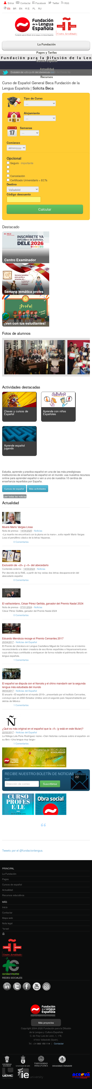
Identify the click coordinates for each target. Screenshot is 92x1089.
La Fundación (46, 44)
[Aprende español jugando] (19, 440)
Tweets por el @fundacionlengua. (22, 850)
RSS (66, 3)
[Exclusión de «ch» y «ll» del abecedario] (11, 556)
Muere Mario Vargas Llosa (17, 527)
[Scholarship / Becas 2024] (34, 766)
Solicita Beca (43, 88)
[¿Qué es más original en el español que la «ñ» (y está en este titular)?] (11, 720)
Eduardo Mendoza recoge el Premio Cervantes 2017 (33, 638)
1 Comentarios (21, 660)
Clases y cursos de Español (16, 412)
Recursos (46, 77)
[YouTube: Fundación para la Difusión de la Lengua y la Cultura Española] (37, 986)
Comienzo (13, 143)
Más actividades (37, 488)
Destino (12, 184)
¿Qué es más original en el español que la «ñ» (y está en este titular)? (42, 728)
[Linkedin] (7, 986)
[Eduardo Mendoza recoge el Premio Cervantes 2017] (11, 629)
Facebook (41, 3)
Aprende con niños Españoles (54, 412)
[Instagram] (46, 986)
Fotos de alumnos (16, 333)
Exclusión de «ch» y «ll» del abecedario (25, 565)
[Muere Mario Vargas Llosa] (11, 518)
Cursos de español (14, 488)
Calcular (44, 209)
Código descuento (19, 194)
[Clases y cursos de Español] (19, 406)
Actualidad (47, 68)
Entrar (11, 3)
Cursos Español (46, 60)
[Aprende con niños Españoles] (58, 406)
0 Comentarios (21, 541)
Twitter (55, 3)
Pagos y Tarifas (46, 52)
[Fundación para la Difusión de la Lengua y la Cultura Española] (46, 27)
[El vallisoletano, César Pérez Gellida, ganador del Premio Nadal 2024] (11, 594)
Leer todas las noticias (15, 496)
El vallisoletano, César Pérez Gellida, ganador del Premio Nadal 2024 (42, 603)
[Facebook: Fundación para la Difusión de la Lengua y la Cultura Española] (27, 986)
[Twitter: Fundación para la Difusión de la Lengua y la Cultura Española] (5, 72)
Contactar (25, 3)
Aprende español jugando (14, 446)
